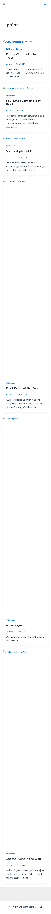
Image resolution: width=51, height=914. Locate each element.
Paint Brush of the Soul (22, 388)
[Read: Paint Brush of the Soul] (25, 278)
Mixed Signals (15, 625)
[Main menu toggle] (45, 5)
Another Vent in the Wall (23, 858)
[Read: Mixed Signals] (25, 515)
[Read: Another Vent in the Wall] (25, 749)
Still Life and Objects (14, 49)
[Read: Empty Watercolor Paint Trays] (17, 41)
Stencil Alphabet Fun (20, 151)
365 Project (10, 95)
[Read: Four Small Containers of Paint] (18, 88)
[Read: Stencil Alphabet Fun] (14, 138)
